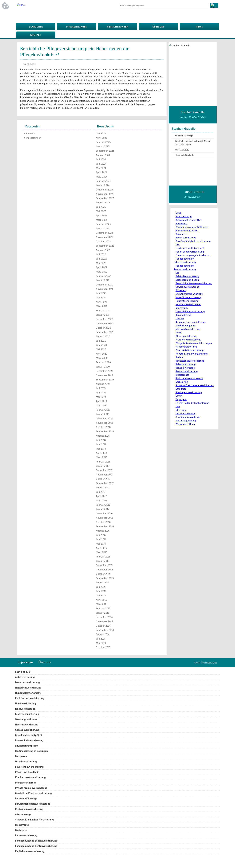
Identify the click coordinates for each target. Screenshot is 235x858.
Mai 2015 (101, 595)
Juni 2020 (101, 345)
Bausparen (181, 234)
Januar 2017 (102, 509)
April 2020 (101, 353)
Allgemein (29, 133)
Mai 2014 (101, 643)
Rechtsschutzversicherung (190, 360)
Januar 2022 (103, 280)
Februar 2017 (103, 504)
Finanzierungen (76, 26)
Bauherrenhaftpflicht (187, 230)
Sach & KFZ (182, 382)
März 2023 (101, 219)
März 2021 (101, 306)
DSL (178, 244)
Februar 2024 (103, 181)
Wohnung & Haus (185, 424)
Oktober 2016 (103, 522)
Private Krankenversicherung (192, 353)
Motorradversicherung (188, 329)
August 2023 (103, 202)
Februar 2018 (103, 461)
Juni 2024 (101, 163)
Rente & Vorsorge (185, 367)
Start (178, 213)
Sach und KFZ (22, 671)
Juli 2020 (101, 340)
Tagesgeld (181, 399)
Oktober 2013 (103, 647)
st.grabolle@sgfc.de (184, 155)
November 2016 (104, 517)
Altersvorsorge (184, 216)
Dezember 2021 (104, 284)
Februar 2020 (103, 362)
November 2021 (104, 289)
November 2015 (104, 569)
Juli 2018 (101, 440)
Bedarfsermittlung (186, 237)
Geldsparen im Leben (187, 279)
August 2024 (103, 155)
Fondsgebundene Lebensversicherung (36, 840)
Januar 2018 (102, 466)
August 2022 (103, 250)
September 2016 (105, 526)
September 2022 (105, 245)
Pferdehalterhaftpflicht (188, 339)
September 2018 (105, 431)
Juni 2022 (101, 258)
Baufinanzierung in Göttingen (192, 227)
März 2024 (101, 176)
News (199, 26)
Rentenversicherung (187, 371)
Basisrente (181, 223)
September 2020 (105, 332)
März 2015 (101, 604)
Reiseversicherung (186, 364)
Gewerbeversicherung (187, 287)
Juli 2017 (100, 492)
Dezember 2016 (104, 513)
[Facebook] (215, 16)
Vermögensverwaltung (188, 417)
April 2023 (101, 215)
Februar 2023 (103, 224)
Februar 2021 (103, 310)
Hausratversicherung (187, 301)
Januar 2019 (102, 414)
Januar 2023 (103, 228)
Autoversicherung (25, 677)
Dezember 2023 (104, 189)
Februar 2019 (103, 409)
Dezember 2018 (104, 418)
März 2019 (101, 405)
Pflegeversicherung (186, 346)
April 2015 (101, 599)
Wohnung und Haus (26, 719)
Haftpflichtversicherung (189, 297)
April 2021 (101, 302)
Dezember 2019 (104, 371)
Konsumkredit (183, 315)
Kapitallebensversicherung (190, 311)
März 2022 (101, 271)
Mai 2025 (101, 133)
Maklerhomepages (186, 325)
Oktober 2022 (103, 241)
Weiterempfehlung (186, 420)
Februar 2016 (103, 556)
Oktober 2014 (103, 625)
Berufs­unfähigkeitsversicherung (193, 241)
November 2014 (104, 621)
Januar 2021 (102, 314)
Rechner (180, 357)
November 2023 (104, 194)
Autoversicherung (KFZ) (188, 220)
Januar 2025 (103, 146)
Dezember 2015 (104, 565)
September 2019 (105, 379)
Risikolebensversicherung (190, 378)
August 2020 (103, 336)
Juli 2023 (101, 207)
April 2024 (101, 172)
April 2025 (101, 137)
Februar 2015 (103, 608)
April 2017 (101, 496)
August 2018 (103, 435)
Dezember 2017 (104, 470)
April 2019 (101, 401)
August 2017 (102, 487)
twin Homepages (205, 662)
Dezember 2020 (104, 319)
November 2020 (104, 323)
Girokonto (181, 290)
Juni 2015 (101, 591)
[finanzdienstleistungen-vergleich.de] (21, 5)
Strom (179, 396)
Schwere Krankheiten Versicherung (195, 385)
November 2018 (104, 422)
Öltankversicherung (186, 336)
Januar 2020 (103, 366)
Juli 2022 (101, 254)
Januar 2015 (102, 612)
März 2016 (101, 552)
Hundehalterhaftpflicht (188, 304)
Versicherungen (117, 26)
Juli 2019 (101, 388)
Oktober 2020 (103, 327)
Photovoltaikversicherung (190, 350)
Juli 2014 (101, 638)
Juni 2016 (101, 539)
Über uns (158, 26)
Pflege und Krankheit (27, 772)
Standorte (36, 26)
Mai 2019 (101, 397)
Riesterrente (182, 374)
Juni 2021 (101, 293)
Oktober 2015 (103, 574)
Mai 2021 (101, 297)
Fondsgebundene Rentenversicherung (36, 846)
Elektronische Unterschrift (190, 248)
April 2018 (101, 453)
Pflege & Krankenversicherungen (194, 343)
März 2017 (101, 500)
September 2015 (105, 578)
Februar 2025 (103, 142)
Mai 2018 (101, 448)
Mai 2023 (101, 211)
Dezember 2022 (104, 232)
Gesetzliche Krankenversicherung (194, 283)
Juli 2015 (101, 587)
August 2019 (103, 384)
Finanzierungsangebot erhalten (193, 255)
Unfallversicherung (186, 413)
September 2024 (105, 150)
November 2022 (104, 237)
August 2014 (103, 634)
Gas (177, 272)
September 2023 (105, 198)
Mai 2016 (101, 543)
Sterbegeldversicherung (189, 392)
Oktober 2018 (103, 427)
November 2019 (104, 375)
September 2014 (105, 630)
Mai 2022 (101, 263)
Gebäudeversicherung (188, 276)
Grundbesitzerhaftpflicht (189, 294)
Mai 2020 (101, 349)
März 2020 (102, 358)
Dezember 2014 (104, 617)
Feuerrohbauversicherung (190, 251)
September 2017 (105, 483)
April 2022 (101, 267)
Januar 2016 (102, 561)
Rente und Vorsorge (26, 798)
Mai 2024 (101, 168)
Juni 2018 (101, 444)
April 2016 (101, 548)
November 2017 (104, 474)
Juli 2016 (101, 535)
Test (178, 406)
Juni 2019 (101, 392)
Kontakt (35, 35)
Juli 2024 (101, 159)
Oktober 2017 (103, 479)
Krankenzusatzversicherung (191, 322)
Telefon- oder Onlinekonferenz (192, 403)
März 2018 (101, 457)
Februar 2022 (103, 276)
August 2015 (103, 582)
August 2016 (103, 530)
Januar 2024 (103, 185)
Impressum (182, 308)
